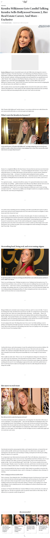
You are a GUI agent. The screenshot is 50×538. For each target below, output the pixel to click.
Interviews (3, 5)
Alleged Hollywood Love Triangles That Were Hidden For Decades (43, 528)
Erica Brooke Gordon (7, 22)
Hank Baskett (21, 80)
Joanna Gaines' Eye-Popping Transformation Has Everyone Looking (19, 528)
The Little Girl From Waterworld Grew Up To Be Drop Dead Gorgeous (6, 528)
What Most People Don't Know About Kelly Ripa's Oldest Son (31, 528)
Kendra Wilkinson (5, 72)
